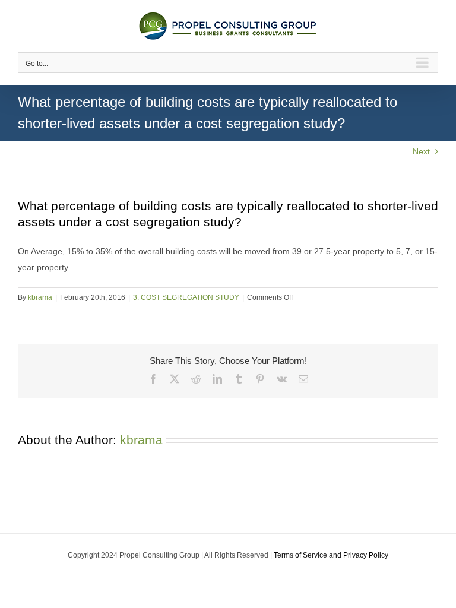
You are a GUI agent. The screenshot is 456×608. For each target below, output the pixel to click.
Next (421, 151)
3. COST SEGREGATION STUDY (186, 297)
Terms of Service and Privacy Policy (331, 555)
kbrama (40, 297)
